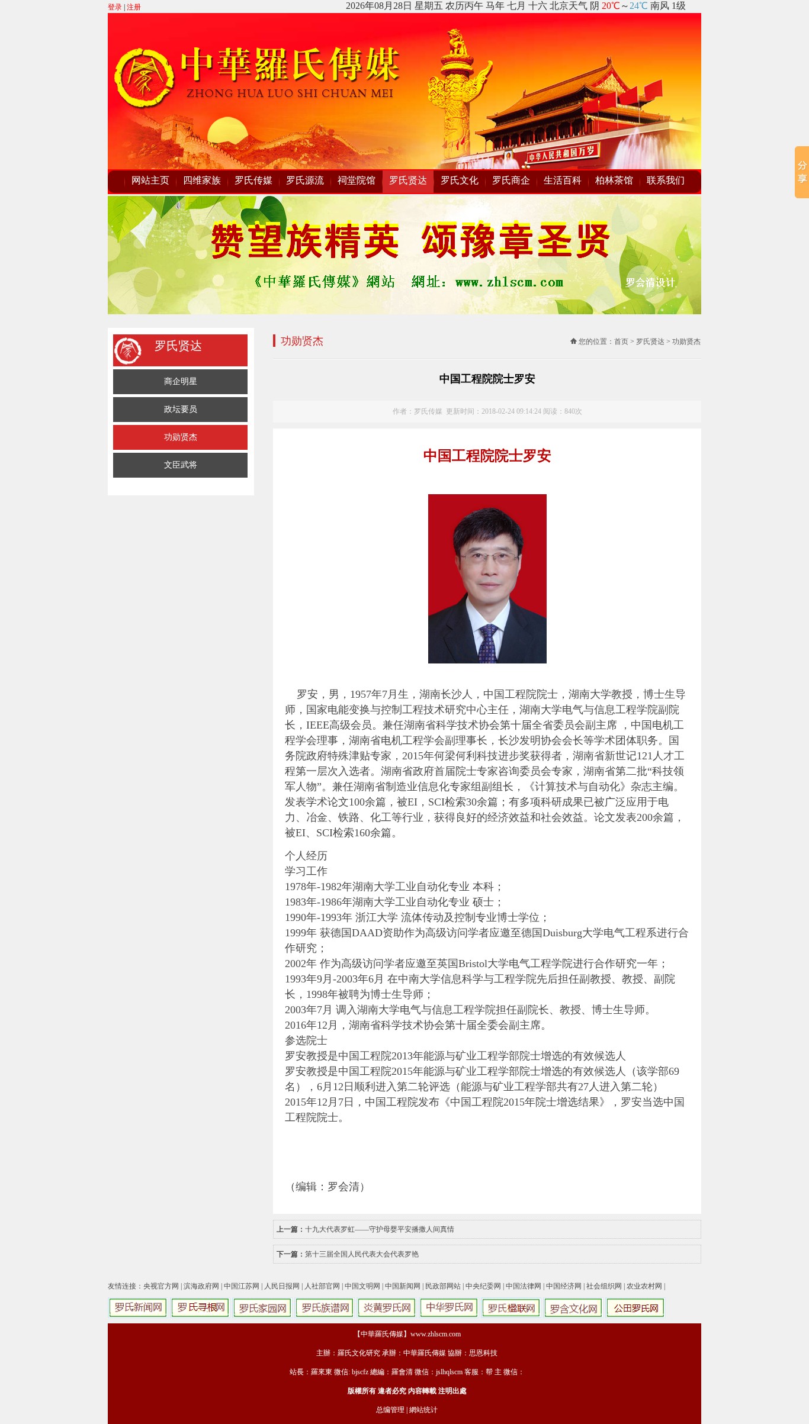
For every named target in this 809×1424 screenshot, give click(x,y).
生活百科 (563, 180)
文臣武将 (180, 464)
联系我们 (666, 180)
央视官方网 (161, 1286)
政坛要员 (180, 409)
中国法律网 (523, 1286)
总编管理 (390, 1410)
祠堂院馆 (356, 180)
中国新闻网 (402, 1286)
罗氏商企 (511, 180)
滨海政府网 (201, 1286)
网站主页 (150, 180)
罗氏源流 (305, 180)
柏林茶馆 (614, 180)
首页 (621, 341)
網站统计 (423, 1410)
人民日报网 (282, 1286)
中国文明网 (362, 1286)
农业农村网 (644, 1286)
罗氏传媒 (253, 180)
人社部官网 (322, 1286)
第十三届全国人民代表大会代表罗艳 (362, 1254)
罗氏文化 (460, 180)
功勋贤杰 (180, 437)
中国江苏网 (241, 1286)
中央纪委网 (483, 1286)
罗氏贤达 (408, 180)
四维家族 (202, 180)
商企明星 (180, 381)
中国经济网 (564, 1286)
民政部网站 (443, 1286)
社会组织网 (604, 1286)
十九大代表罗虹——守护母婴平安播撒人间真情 (379, 1229)
